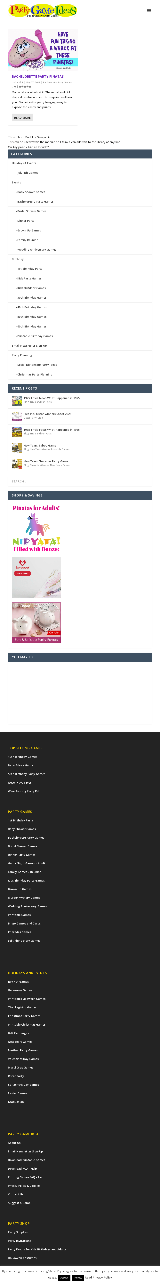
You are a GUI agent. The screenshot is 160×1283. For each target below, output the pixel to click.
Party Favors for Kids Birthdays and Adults (37, 1249)
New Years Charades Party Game (46, 461)
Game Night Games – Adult (26, 863)
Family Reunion (27, 240)
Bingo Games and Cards (24, 923)
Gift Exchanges (18, 1033)
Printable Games (60, 449)
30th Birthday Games (31, 297)
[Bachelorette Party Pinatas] (43, 50)
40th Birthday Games (31, 307)
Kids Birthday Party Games (26, 880)
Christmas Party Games (24, 1016)
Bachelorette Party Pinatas (38, 76)
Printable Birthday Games (35, 336)
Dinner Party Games (21, 855)
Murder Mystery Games (24, 898)
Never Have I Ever (19, 782)
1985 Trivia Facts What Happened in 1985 (52, 430)
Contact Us (15, 1194)
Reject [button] (78, 1277)
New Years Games (40, 449)
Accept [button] (64, 1277)
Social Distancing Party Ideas (37, 365)
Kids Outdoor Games (31, 288)
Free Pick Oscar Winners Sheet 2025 (47, 414)
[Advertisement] (80, 693)
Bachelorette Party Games (57, 82)
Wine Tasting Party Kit (23, 791)
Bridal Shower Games (31, 211)
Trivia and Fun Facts (41, 402)
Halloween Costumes (22, 1258)
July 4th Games (27, 172)
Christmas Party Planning (34, 374)
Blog (26, 402)
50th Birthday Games (31, 317)
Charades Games (39, 465)
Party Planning (22, 355)
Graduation (16, 1102)
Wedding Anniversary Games (36, 249)
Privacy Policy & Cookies (24, 1186)
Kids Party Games (29, 278)
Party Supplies (18, 1232)
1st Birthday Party (30, 268)
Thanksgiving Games (22, 1007)
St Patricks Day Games (23, 1084)
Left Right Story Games (24, 940)
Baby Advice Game (20, 765)
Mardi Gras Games (20, 1067)
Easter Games (17, 1093)
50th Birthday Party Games (26, 774)
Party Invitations (19, 1241)
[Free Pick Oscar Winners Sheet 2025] (17, 416)
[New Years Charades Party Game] (17, 464)
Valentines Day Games (23, 1059)
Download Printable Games (26, 1160)
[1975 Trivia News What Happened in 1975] (17, 401)
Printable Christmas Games (26, 1024)
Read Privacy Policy (98, 1277)
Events (16, 182)
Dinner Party (26, 220)
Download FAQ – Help (22, 1168)
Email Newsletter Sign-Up (29, 345)
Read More (22, 117)
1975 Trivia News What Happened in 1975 (52, 398)
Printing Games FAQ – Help (26, 1177)
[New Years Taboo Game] (17, 448)
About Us (14, 1143)
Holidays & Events (24, 163)
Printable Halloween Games (26, 999)
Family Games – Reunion (24, 872)
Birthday (18, 259)
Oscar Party (30, 417)
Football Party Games (23, 1050)
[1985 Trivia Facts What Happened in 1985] (17, 432)
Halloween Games (20, 990)
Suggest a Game (19, 1203)
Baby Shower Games (31, 192)
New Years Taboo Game (40, 445)
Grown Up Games (29, 230)
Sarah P (19, 82)
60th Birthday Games (31, 326)
